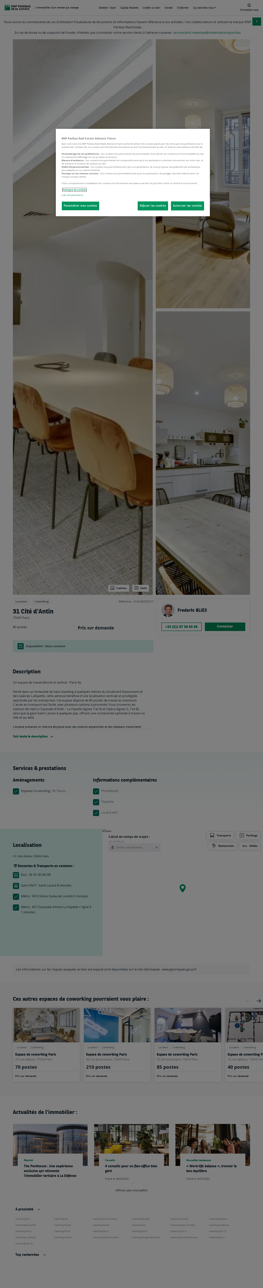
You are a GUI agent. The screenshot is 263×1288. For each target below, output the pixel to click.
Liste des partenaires (72, 195)
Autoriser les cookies (187, 205)
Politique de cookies (74, 189)
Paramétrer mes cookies (80, 205)
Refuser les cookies (153, 205)
